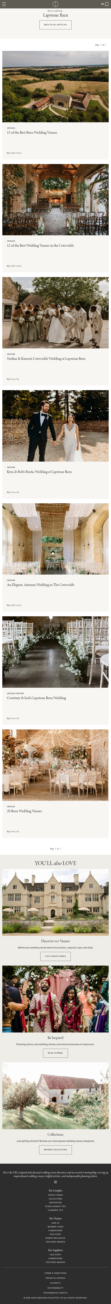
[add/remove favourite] (104, 55)
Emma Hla (14, 379)
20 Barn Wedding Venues (24, 810)
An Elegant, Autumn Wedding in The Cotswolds (40, 584)
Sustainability (55, 1288)
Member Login (55, 1227)
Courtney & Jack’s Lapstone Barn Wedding (36, 697)
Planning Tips (55, 1210)
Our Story (55, 1234)
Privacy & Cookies (55, 1278)
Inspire (11, 354)
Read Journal (55, 1053)
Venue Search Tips (55, 1206)
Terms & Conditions (55, 1273)
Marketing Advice (55, 1238)
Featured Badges (55, 1242)
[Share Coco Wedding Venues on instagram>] (55, 1182)
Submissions (55, 1231)
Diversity (55, 1283)
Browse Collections (55, 1150)
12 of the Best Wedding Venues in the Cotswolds (40, 245)
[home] (55, 4)
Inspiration (55, 1203)
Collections (55, 1199)
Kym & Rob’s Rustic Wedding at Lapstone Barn (39, 471)
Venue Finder (55, 1195)
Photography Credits (55, 1293)
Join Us (55, 1223)
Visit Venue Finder (55, 956)
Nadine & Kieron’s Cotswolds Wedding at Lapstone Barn (46, 358)
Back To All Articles (55, 25)
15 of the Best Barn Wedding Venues (32, 132)
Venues (11, 128)
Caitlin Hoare (16, 153)
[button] (4, 4)
